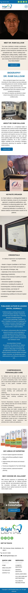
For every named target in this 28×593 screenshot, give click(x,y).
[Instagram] (21, 2)
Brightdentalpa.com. (16, 589)
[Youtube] (24, 2)
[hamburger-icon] (25, 6)
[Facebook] (19, 2)
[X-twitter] (26, 2)
